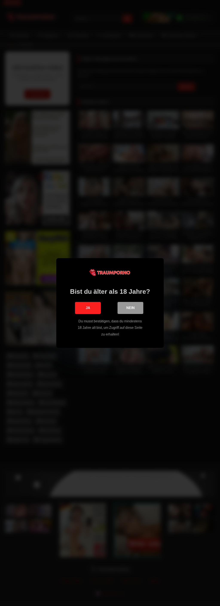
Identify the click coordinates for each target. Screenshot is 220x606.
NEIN (130, 308)
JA (88, 308)
